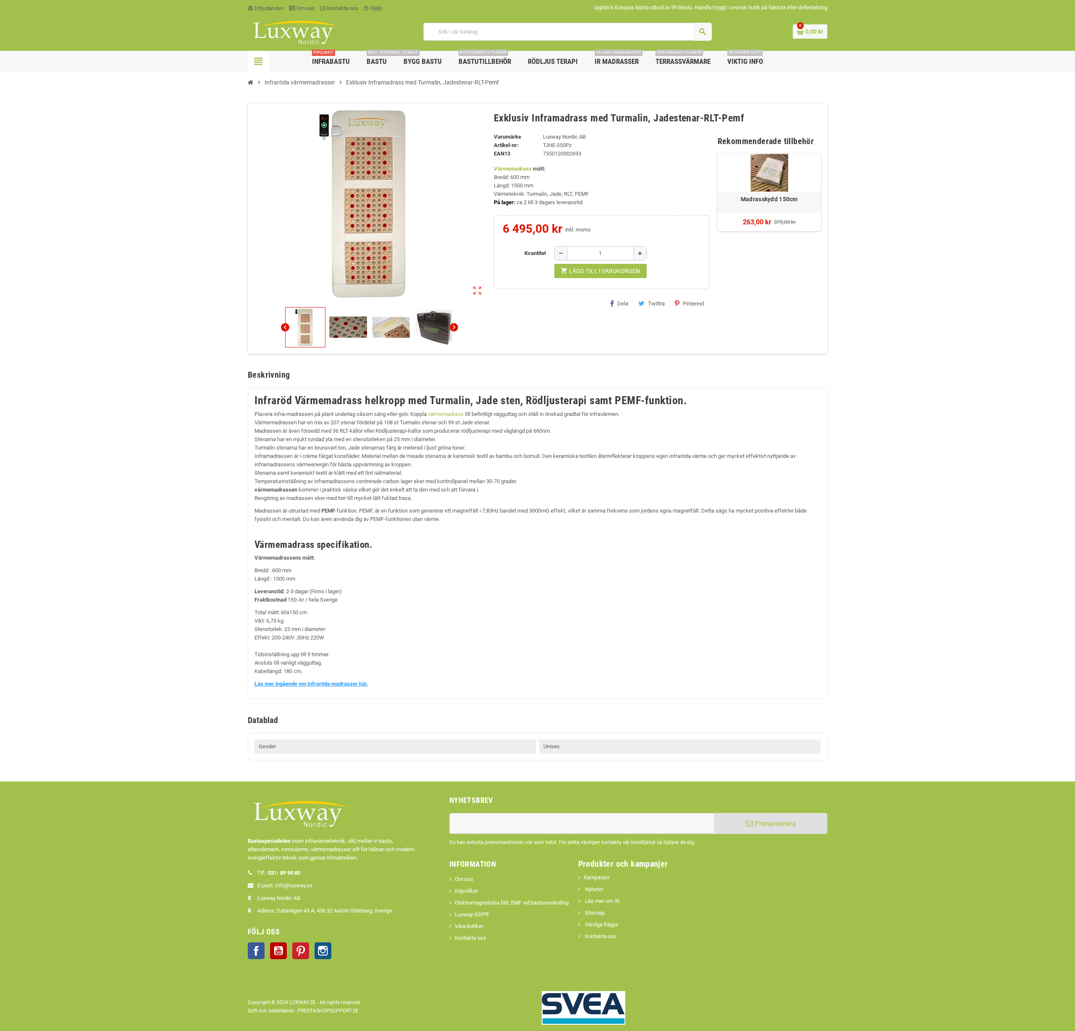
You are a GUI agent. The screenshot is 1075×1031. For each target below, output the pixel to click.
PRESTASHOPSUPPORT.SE (328, 1011)
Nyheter (593, 889)
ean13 (502, 153)
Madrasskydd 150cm (769, 199)
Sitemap (594, 913)
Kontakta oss (341, 8)
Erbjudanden (266, 8)
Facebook (256, 950)
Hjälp (372, 8)
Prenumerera (774, 823)
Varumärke (507, 137)
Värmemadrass (513, 169)
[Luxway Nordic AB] (295, 31)
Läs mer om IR (601, 901)
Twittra (656, 303)
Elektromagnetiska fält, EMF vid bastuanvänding (512, 902)
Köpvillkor (466, 891)
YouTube (278, 950)
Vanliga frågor (601, 924)
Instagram (323, 950)
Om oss (305, 8)
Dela (622, 303)
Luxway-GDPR (472, 914)
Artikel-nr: (506, 145)
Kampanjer (596, 877)
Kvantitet (535, 253)
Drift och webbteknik (271, 1011)
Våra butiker (469, 926)
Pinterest (693, 303)
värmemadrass (446, 414)
